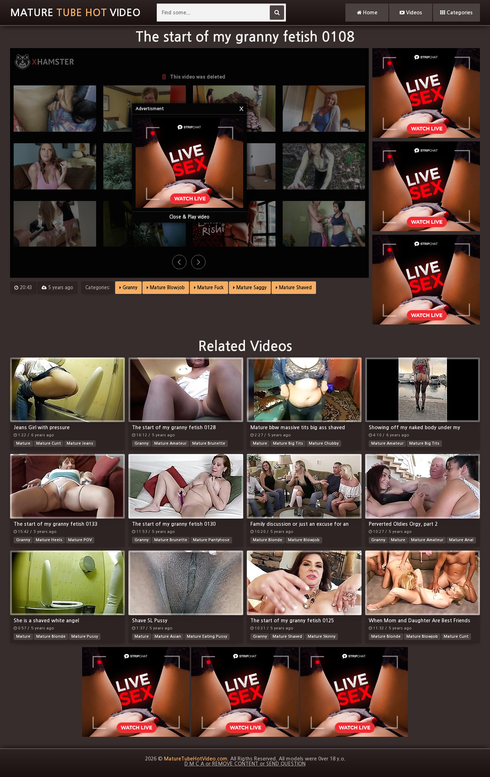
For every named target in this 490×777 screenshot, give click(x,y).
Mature (23, 443)
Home (369, 12)
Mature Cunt (48, 443)
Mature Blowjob (167, 287)
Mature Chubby (324, 443)
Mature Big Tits (288, 443)
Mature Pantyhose (211, 540)
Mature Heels (49, 540)
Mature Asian (168, 636)
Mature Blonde (267, 540)
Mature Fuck (210, 287)
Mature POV (80, 540)
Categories (459, 12)
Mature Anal (461, 540)
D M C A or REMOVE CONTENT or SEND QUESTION (245, 763)
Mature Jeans (80, 443)
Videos (413, 12)
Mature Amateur (170, 443)
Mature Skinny (321, 636)
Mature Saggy (251, 287)
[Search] (277, 12)
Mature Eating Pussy (207, 636)
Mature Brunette (208, 443)
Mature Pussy (84, 636)
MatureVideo (75, 13)
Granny (129, 287)
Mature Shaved (295, 287)
